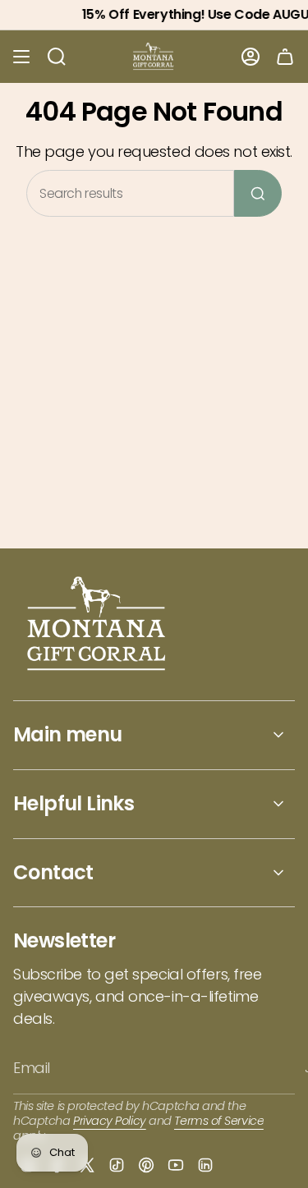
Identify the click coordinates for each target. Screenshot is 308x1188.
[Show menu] (21, 57)
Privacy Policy (109, 1120)
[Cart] (285, 57)
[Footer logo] (97, 625)
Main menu (67, 734)
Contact (53, 872)
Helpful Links (73, 803)
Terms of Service (219, 1120)
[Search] (258, 193)
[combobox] (130, 193)
